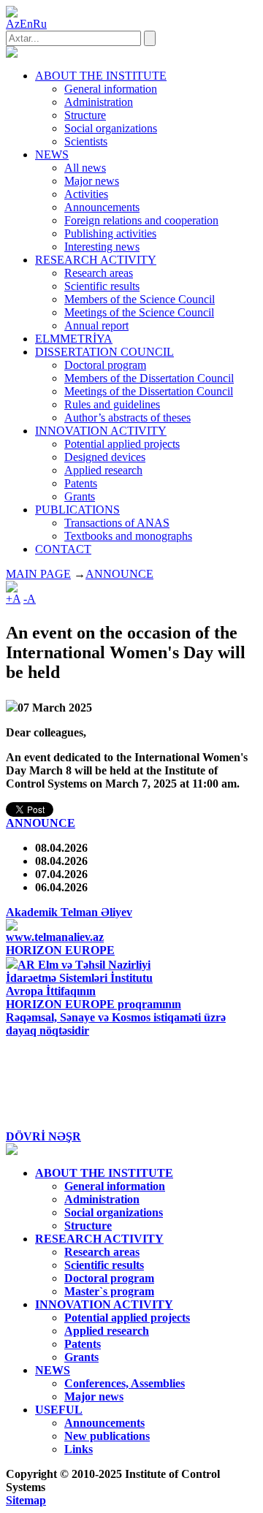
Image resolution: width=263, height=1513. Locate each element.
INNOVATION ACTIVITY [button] (101, 430)
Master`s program (109, 1291)
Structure (85, 115)
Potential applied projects (122, 444)
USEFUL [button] (59, 1409)
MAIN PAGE (38, 574)
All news (85, 167)
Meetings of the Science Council (139, 312)
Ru (40, 24)
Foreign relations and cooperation (141, 220)
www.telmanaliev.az (55, 937)
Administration (98, 102)
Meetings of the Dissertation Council (148, 391)
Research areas (98, 273)
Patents (80, 483)
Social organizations (110, 128)
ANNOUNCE (119, 574)
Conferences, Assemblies (124, 1383)
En (26, 24)
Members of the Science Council (139, 299)
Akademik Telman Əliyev (69, 912)
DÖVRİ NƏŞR (43, 1136)
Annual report (96, 325)
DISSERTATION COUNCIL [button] (104, 352)
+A (13, 598)
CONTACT (63, 549)
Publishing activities (110, 233)
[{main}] (12, 53)
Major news (91, 181)
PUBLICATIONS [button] (77, 509)
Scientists (85, 141)
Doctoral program (105, 365)
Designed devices (104, 457)
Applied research (103, 470)
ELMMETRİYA (74, 338)
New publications (107, 1436)
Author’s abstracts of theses (127, 417)
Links (78, 1449)
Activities (86, 194)
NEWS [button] (52, 154)
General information (110, 89)
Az (13, 24)
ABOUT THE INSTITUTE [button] (101, 75)
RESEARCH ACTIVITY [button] (95, 260)
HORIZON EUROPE (60, 950)
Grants (79, 496)
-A (29, 598)
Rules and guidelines (112, 404)
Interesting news (102, 246)
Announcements (102, 207)
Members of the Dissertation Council (149, 378)
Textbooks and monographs (128, 536)
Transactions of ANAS (116, 523)
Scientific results (102, 286)
